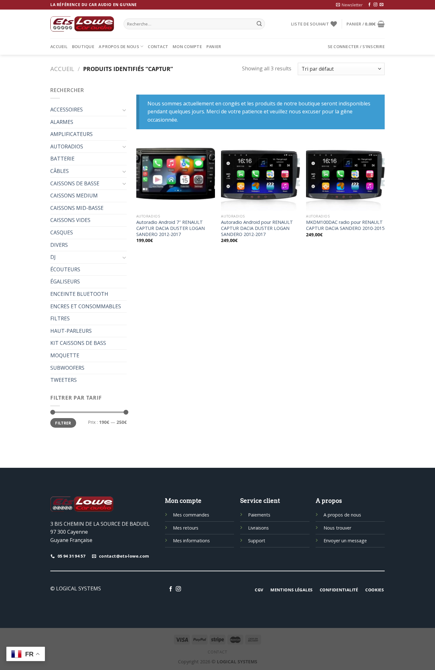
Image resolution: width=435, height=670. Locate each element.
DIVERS (59, 244)
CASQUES (61, 232)
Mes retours (185, 528)
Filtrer (63, 422)
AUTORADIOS (66, 146)
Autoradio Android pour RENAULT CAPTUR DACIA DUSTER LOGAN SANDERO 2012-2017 (257, 228)
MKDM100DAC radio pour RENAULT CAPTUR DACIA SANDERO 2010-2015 (345, 225)
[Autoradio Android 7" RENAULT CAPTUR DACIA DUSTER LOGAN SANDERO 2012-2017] (175, 176)
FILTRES (60, 318)
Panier (213, 46)
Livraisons (258, 528)
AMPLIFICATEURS (71, 134)
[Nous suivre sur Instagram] (375, 5)
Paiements (259, 515)
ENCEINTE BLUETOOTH (79, 293)
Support (256, 541)
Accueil (59, 46)
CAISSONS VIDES (70, 220)
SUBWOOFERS (67, 367)
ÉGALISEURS (65, 281)
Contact (158, 46)
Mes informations (191, 541)
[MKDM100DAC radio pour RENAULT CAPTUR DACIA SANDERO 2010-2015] (345, 176)
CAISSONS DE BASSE (74, 183)
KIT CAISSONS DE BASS (78, 342)
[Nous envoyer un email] (381, 5)
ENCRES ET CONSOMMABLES (85, 306)
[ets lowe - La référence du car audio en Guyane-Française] (82, 24)
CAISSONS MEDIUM (74, 195)
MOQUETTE (64, 355)
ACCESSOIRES (66, 109)
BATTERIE (62, 158)
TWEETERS (63, 379)
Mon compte (187, 46)
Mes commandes (191, 515)
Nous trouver (337, 528)
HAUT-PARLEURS (71, 330)
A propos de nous (119, 46)
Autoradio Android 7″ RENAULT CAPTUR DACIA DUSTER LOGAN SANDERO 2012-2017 (170, 228)
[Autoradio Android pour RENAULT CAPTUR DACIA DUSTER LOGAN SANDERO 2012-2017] (260, 176)
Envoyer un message (345, 541)
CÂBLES (59, 171)
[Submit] (259, 23)
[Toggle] (124, 110)
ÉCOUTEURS (65, 269)
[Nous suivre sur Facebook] (369, 5)
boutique (83, 46)
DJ (53, 256)
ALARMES (61, 121)
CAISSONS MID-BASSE (76, 207)
